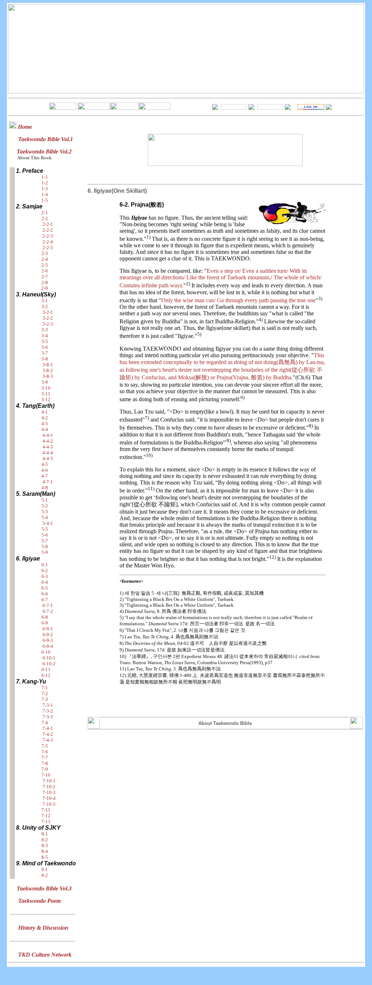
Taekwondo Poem (39, 901)
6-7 (44, 599)
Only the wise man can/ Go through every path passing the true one (238, 300)
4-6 (44, 470)
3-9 (44, 382)
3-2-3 (48, 324)
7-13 (45, 821)
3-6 (44, 347)
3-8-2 (48, 370)
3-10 (45, 388)
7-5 (44, 746)
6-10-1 (49, 658)
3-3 (44, 329)
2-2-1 (48, 224)
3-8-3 (48, 376)
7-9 (44, 769)
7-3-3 (48, 716)
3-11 (45, 393)
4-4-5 (48, 458)
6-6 (44, 594)
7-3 (44, 699)
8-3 (44, 845)
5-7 (44, 540)
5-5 (44, 529)
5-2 (44, 506)
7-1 (44, 687)
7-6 (44, 751)
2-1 (44, 212)
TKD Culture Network (45, 955)
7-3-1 (48, 705)
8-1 (44, 834)
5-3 (44, 511)
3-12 (45, 399)
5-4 (44, 517)
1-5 (44, 200)
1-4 (44, 194)
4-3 (44, 423)
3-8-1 (48, 364)
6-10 (45, 652)
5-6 (44, 535)
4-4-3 (48, 447)
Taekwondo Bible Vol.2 (44, 151)
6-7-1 (48, 605)
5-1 (44, 500)
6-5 (44, 588)
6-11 (45, 669)
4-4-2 (48, 441)
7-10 (45, 775)
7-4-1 (48, 728)
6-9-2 (48, 634)
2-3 (44, 253)
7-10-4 (49, 798)
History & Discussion (43, 928)
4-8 (44, 487)
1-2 (44, 183)
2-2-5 (48, 247)
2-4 (44, 259)
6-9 (44, 623)
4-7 (44, 476)
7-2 (44, 693)
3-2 (44, 306)
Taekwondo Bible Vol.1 (45, 139)
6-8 (44, 617)
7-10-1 (49, 780)
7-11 (45, 810)
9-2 (44, 875)
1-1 (44, 177)
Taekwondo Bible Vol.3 (44, 888)
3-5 (44, 341)
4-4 (44, 429)
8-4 (44, 851)
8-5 (44, 857)
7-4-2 (48, 734)
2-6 (44, 271)
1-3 (44, 188)
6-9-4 (48, 646)
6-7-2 (48, 611)
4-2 (44, 417)
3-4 (44, 335)
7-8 (44, 763)
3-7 (44, 353)
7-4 (44, 722)
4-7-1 (48, 481)
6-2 (44, 570)
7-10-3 (49, 792)
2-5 (44, 265)
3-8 (44, 359)
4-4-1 (48, 435)
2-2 (44, 218)
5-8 (44, 546)
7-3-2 (48, 711)
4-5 (44, 464)
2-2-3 (48, 236)
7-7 (44, 757)
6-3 (44, 576)
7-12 (45, 815)
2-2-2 (48, 230)
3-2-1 (48, 312)
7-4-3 (48, 740)
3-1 (44, 300)
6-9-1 (48, 628)
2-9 (44, 288)
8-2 (44, 839)
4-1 (44, 412)
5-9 (44, 552)
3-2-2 (48, 318)
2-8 (44, 282)
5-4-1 (48, 523)
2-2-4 (48, 241)
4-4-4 (48, 452)
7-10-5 (49, 804)
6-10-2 (49, 663)
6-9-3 (48, 640)
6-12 (45, 675)
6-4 (44, 582)
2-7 (44, 276)
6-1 (44, 564)
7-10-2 (49, 786)
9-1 (44, 869)
